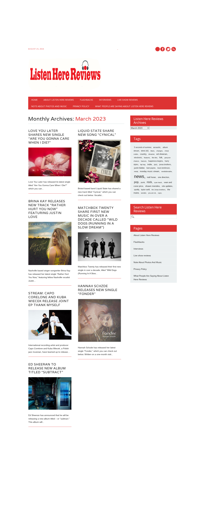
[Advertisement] (90, 24)
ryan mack (158, 182)
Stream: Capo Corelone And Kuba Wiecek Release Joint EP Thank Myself (48, 299)
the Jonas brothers (158, 190)
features (147, 158)
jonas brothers (165, 164)
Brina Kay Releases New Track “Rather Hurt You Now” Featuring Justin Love (47, 209)
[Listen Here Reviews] (65, 90)
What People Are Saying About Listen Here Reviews (124, 106)
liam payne (150, 168)
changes (159, 151)
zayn (159, 193)
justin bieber (139, 168)
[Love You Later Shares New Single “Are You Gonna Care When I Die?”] (49, 175)
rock (149, 182)
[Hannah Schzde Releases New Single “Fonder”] (99, 341)
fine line (154, 158)
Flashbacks (86, 99)
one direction (163, 177)
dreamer (151, 154)
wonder (143, 193)
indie (149, 164)
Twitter (168, 49)
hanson (143, 161)
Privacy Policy (81, 106)
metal (136, 171)
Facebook (162, 49)
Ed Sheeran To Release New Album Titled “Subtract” (47, 368)
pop (136, 182)
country (143, 154)
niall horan (151, 177)
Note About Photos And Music (49, 106)
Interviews (105, 99)
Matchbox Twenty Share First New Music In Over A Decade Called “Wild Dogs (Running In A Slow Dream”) (98, 217)
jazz (155, 164)
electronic (138, 158)
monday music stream (149, 171)
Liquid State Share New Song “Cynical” (97, 133)
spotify (136, 190)
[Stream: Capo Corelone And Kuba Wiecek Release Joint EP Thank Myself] (49, 339)
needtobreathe (166, 171)
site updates (167, 186)
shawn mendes (152, 186)
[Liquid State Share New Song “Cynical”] (99, 182)
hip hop (142, 164)
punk (143, 182)
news (139, 176)
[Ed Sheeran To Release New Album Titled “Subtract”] (49, 409)
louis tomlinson (163, 168)
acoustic (157, 147)
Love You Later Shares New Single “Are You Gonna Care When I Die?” (48, 137)
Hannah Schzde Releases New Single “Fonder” (97, 290)
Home (34, 99)
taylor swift (145, 190)
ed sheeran (161, 154)
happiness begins (155, 161)
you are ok (152, 193)
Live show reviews (127, 99)
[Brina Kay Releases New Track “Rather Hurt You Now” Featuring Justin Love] (49, 264)
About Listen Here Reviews (59, 99)
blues (152, 151)
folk (160, 157)
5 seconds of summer (142, 147)
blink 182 (145, 151)
